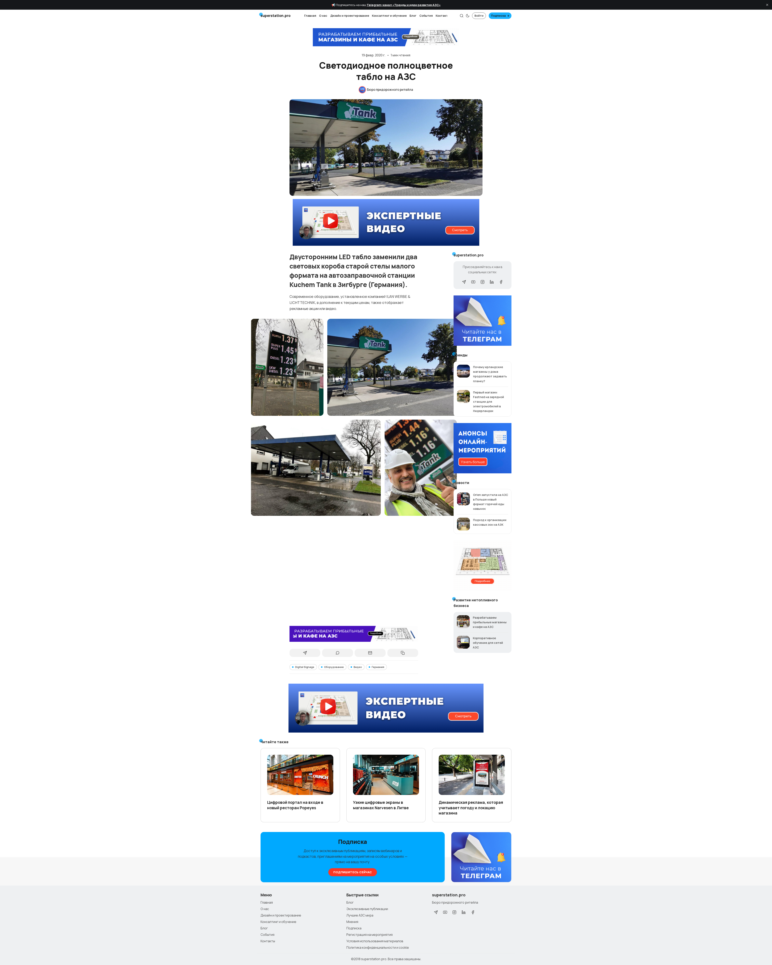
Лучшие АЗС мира (359, 915)
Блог (413, 16)
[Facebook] (501, 282)
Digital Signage (304, 667)
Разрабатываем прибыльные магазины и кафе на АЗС (490, 622)
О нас (323, 16)
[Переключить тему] (468, 16)
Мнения (352, 922)
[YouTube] (473, 282)
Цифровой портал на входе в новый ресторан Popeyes (295, 805)
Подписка (498, 16)
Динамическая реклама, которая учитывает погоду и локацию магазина (471, 807)
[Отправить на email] (370, 653)
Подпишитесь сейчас (352, 872)
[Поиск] (462, 16)
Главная (310, 16)
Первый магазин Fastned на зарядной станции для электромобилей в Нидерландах (488, 401)
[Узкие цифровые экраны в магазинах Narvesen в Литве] (386, 775)
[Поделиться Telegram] (305, 653)
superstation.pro (373, 959)
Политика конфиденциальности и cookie (377, 947)
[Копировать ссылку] (402, 653)
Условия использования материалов (374, 941)
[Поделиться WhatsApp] (337, 653)
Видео (358, 667)
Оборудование (334, 667)
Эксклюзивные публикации (367, 909)
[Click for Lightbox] (287, 367)
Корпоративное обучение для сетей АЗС (488, 642)
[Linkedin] (492, 282)
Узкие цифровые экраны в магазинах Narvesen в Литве (381, 805)
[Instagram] (482, 282)
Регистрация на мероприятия (369, 934)
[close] (767, 5)
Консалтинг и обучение (389, 16)
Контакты (443, 16)
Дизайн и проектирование (349, 16)
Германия (378, 667)
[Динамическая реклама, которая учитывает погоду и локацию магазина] (472, 775)
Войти (479, 16)
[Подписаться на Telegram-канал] (481, 857)
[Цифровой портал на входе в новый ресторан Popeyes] (300, 775)
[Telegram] (464, 282)
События (426, 16)
